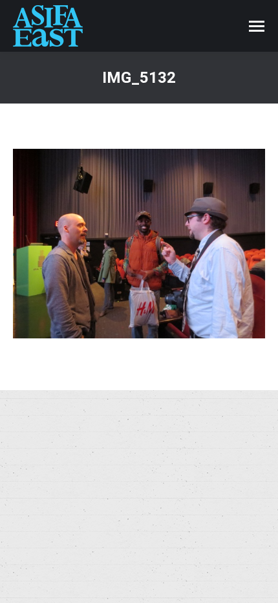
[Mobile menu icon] (256, 26)
